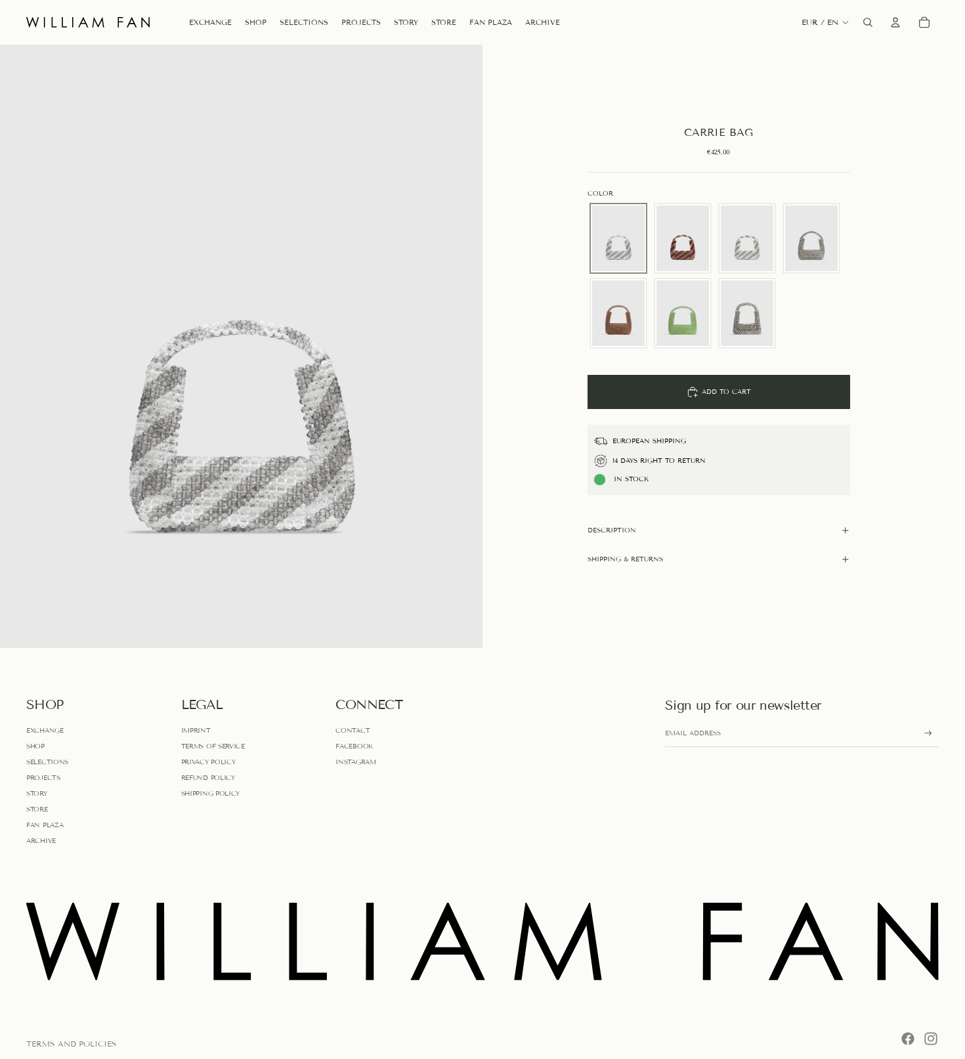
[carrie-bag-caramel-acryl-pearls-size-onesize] (618, 313)
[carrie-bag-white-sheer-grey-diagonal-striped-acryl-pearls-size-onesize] (618, 238)
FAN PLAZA (44, 825)
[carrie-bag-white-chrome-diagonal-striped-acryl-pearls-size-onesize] (747, 238)
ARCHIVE (41, 840)
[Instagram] (931, 1039)
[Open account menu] (895, 22)
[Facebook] (908, 1039)
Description (612, 530)
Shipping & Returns (625, 559)
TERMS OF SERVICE (213, 746)
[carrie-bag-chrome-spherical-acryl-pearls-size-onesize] (747, 313)
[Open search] (867, 22)
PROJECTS (43, 777)
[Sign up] (928, 733)
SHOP (35, 746)
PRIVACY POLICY (208, 762)
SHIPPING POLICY (210, 793)
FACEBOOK (354, 746)
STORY (36, 793)
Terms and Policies (71, 1043)
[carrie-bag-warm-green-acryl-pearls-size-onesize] (683, 313)
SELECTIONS (47, 762)
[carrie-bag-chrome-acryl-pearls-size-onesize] (811, 238)
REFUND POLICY (208, 777)
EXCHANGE (45, 730)
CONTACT (352, 730)
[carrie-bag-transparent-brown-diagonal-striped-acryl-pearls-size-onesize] (683, 238)
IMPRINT (196, 730)
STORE (37, 809)
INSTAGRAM (355, 762)
